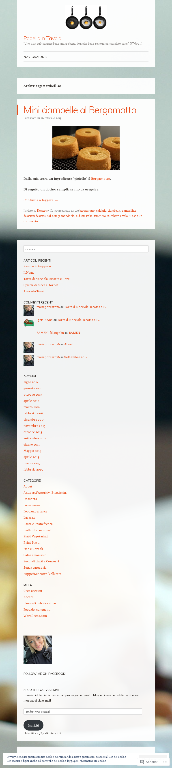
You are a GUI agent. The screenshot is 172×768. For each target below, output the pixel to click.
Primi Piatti (31, 542)
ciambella (114, 210)
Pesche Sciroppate (37, 266)
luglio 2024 (31, 382)
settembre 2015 (35, 438)
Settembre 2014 (75, 357)
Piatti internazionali (37, 530)
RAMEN (74, 332)
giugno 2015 (32, 444)
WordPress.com (35, 615)
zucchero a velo (117, 216)
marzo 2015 (32, 463)
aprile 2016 (31, 400)
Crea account (33, 590)
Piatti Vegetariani (36, 536)
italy (57, 216)
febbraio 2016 (33, 413)
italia (50, 216)
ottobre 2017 (33, 394)
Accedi (28, 597)
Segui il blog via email (42, 690)
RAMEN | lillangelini (50, 332)
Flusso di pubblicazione (40, 603)
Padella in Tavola (42, 38)
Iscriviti (33, 725)
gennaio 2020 (33, 388)
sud (78, 216)
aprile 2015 (31, 457)
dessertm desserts (34, 216)
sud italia (86, 216)
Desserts (42, 210)
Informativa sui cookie (92, 760)
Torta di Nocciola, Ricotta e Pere (47, 279)
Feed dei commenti (37, 609)
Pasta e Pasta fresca (38, 524)
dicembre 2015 (34, 419)
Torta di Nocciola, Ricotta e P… (85, 307)
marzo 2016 (32, 407)
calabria (101, 210)
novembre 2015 (34, 425)
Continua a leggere (41, 200)
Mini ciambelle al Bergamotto (80, 110)
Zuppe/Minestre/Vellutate (43, 574)
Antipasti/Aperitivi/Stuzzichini (45, 492)
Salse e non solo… (36, 555)
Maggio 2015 (32, 450)
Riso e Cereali (33, 549)
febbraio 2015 (33, 469)
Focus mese (32, 505)
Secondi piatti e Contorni (41, 561)
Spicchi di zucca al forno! (41, 285)
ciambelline (128, 210)
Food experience (35, 511)
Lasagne (29, 517)
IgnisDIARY (45, 320)
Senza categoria (35, 567)
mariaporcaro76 (48, 307)
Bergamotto (100, 178)
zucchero (100, 216)
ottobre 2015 (33, 432)
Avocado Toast (34, 291)
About (68, 344)
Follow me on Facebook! (45, 674)
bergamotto (87, 210)
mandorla (67, 216)
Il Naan (29, 272)
